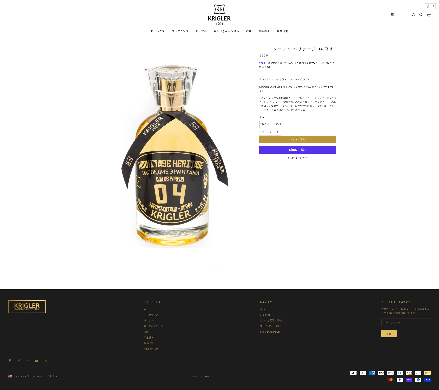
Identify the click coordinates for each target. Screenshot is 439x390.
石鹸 (249, 31)
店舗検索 (282, 31)
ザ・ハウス (158, 31)
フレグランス (180, 31)
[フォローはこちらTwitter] (45, 361)
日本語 (50, 376)
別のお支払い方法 (297, 157)
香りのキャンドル (153, 326)
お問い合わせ (151, 348)
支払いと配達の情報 (271, 320)
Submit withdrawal (270, 331)
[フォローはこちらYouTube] (36, 361)
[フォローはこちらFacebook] (19, 361)
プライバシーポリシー (272, 326)
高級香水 (264, 31)
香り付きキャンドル (226, 31)
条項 (262, 309)
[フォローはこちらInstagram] (10, 361)
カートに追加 (298, 139)
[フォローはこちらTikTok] (27, 361)
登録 (389, 333)
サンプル (201, 31)
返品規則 (265, 314)
